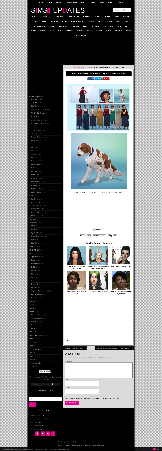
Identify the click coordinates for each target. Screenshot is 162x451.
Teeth (31, 346)
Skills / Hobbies (34, 332)
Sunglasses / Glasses (38, 109)
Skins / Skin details (35, 335)
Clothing (32, 134)
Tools (31, 353)
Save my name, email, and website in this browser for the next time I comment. (92, 398)
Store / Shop (35, 216)
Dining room (35, 164)
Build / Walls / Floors (37, 123)
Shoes (31, 312)
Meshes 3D (33, 246)
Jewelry (34, 103)
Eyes (31, 147)
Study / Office (36, 192)
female (82, 235)
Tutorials (32, 360)
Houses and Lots (35, 206)
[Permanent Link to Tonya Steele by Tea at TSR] (121, 264)
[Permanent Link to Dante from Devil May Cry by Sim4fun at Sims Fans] (98, 264)
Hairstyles (32, 199)
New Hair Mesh (36, 202)
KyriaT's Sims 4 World (99, 235)
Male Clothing (36, 140)
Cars (31, 127)
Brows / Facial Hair (36, 120)
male (109, 235)
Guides (31, 196)
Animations (33, 116)
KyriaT (89, 235)
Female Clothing (36, 137)
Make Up (32, 223)
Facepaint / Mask (37, 236)
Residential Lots (36, 212)
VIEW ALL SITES (45, 372)
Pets (30, 281)
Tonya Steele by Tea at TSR (121, 266)
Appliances (35, 256)
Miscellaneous (36, 106)
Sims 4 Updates (59, 11)
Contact (42, 415)
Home (75, 67)
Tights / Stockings (37, 113)
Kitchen (33, 175)
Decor (33, 260)
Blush (33, 226)
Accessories (33, 96)
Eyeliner (34, 229)
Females (89, 67)
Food (31, 151)
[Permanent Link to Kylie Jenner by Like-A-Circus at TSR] (76, 264)
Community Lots (37, 209)
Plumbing (34, 274)
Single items (35, 189)
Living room (35, 178)
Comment (69, 361)
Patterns (32, 277)
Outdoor (34, 185)
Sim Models (81, 67)
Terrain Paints (34, 349)
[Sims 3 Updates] (45, 384)
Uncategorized (34, 363)
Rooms (31, 308)
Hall (32, 168)
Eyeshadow (35, 233)
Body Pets (34, 284)
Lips (32, 240)
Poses (31, 305)
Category (32, 395)
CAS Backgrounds (35, 130)
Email (67, 388)
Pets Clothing (35, 298)
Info (158, 449)
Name (67, 380)
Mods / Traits (34, 250)
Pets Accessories (37, 294)
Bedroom (34, 161)
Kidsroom (34, 171)
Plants (31, 301)
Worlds (31, 366)
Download (98, 229)
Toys (31, 356)
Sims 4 (115, 235)
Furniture (32, 154)
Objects (32, 253)
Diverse (32, 144)
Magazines (33, 219)
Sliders (31, 339)
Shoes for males (37, 318)
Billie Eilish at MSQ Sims (98, 291)
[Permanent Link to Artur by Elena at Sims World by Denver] (121, 289)
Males (33, 328)
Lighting (34, 267)
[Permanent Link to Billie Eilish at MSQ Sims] (98, 289)
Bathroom (34, 157)
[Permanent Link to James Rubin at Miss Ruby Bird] (76, 289)
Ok (154, 449)
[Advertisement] (81, 52)
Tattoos (32, 342)
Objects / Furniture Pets (39, 291)
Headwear (35, 99)
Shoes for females (37, 315)
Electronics (35, 263)
